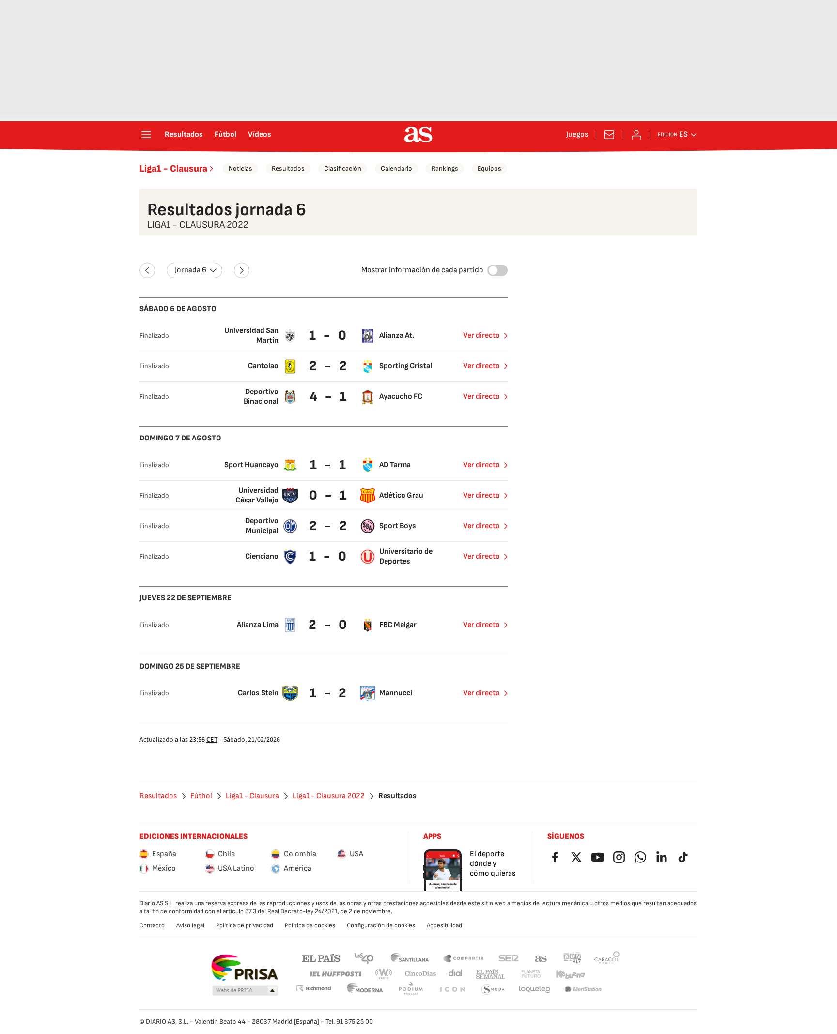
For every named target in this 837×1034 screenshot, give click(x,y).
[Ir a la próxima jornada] (241, 270)
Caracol (606, 958)
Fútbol (225, 135)
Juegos (577, 134)
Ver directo (481, 335)
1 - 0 (329, 336)
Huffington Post (335, 974)
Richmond (313, 988)
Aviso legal (190, 925)
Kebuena (570, 974)
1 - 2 (329, 693)
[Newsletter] (609, 135)
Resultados (184, 135)
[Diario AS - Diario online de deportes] (418, 134)
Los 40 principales (363, 958)
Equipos (489, 168)
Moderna (365, 990)
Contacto (152, 925)
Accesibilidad (444, 925)
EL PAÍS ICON (452, 990)
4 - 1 (329, 397)
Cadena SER (508, 958)
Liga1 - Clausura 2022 (329, 796)
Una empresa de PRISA (244, 967)
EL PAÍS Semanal (490, 974)
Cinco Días (420, 974)
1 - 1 (329, 465)
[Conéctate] (636, 135)
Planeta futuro (531, 974)
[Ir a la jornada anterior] (147, 270)
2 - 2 (329, 366)
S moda (493, 990)
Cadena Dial (456, 974)
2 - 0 (329, 625)
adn (572, 958)
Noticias (240, 168)
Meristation (583, 990)
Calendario (396, 168)
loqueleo (534, 990)
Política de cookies (310, 925)
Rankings (445, 168)
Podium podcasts (411, 990)
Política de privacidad (244, 925)
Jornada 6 (190, 270)
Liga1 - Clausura (173, 168)
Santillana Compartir (463, 958)
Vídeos (259, 135)
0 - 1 (329, 495)
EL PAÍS (321, 958)
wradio (384, 974)
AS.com (541, 958)
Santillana (409, 958)
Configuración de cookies (381, 925)
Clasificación (342, 168)
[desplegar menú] (146, 134)
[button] (245, 991)
